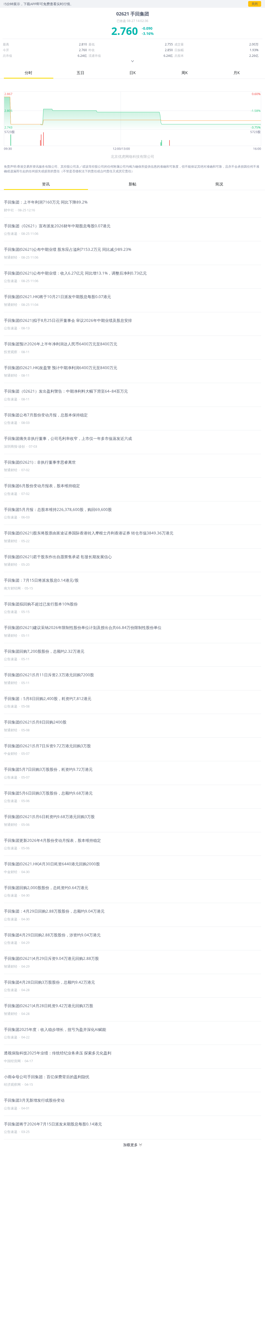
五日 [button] (80, 72)
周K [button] (184, 72)
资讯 (46, 184)
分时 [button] (28, 72)
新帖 (132, 184)
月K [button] (236, 72)
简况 (219, 184)
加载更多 (130, 1144)
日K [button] (132, 72)
